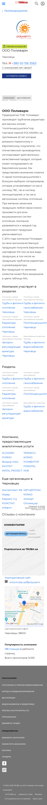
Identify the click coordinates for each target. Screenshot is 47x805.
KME (26, 470)
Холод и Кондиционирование (18, 691)
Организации (9, 717)
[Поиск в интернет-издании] (36, 3)
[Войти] (42, 3)
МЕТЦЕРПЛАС (32, 490)
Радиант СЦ (9, 499)
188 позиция (12, 649)
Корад (6, 494)
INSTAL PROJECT (12, 470)
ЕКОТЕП (7, 466)
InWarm (7, 507)
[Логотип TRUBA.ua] (22, 2)
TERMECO (30, 453)
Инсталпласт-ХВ (12, 490)
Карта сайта (37, 799)
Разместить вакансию (14, 744)
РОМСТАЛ (8, 503)
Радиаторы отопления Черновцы (9, 327)
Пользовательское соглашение (17, 799)
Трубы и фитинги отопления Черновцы (12, 308)
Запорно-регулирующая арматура (11, 414)
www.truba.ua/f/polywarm (24, 582)
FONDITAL (30, 466)
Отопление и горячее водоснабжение (22, 685)
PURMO (6, 457)
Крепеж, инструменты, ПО (15, 710)
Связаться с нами (25, 794)
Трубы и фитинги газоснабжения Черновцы (34, 308)
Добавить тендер (11, 723)
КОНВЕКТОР (31, 461)
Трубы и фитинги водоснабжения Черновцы (34, 347)
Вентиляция (8, 698)
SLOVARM (8, 453)
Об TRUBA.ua (10, 794)
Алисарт (29, 499)
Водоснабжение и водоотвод (18, 704)
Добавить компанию (13, 738)
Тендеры (6, 757)
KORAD (28, 457)
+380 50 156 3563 (24, 63)
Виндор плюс (10, 461)
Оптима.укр (31, 503)
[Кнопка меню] (3, 4)
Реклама (6, 750)
